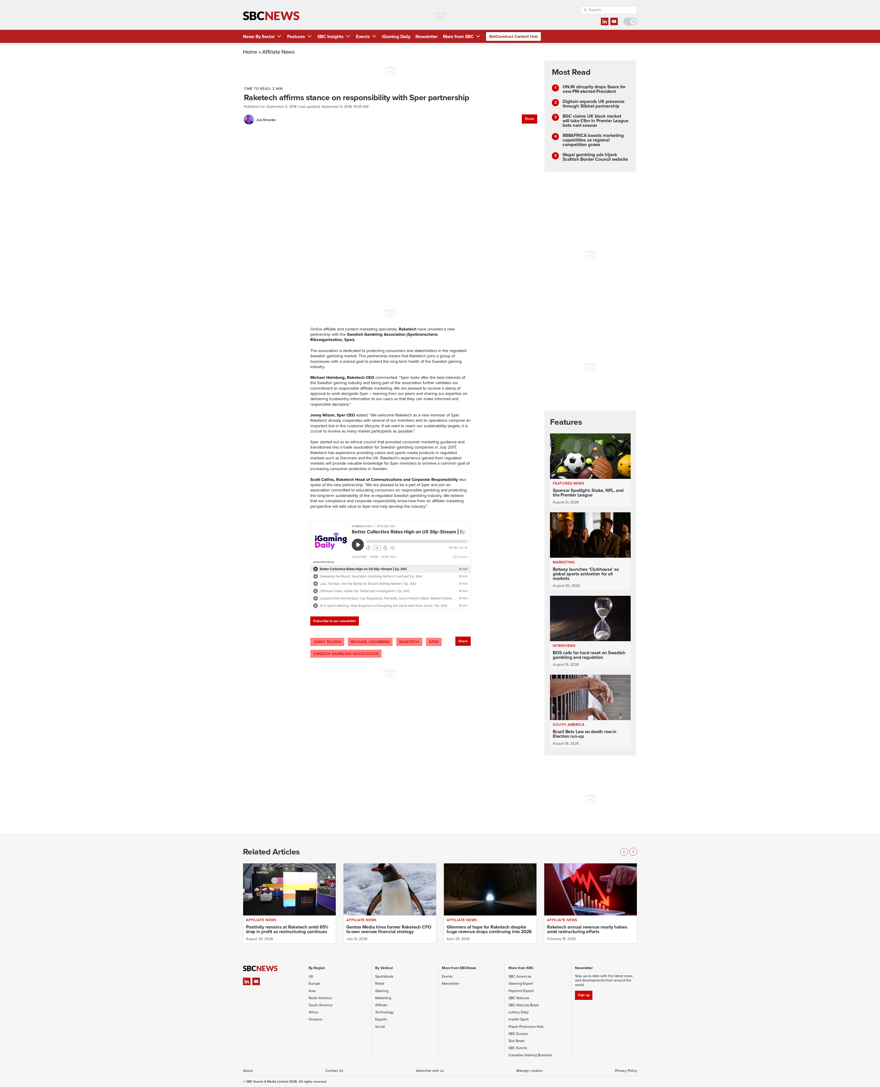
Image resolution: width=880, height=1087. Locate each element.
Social (380, 1026)
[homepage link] (271, 15)
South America (320, 1005)
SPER (434, 641)
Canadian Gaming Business (530, 1055)
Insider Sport (519, 1019)
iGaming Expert (521, 983)
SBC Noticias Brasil (524, 1005)
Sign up (583, 995)
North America (320, 998)
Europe (314, 983)
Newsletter (426, 36)
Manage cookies (529, 1070)
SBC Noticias (519, 998)
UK (311, 976)
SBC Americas (520, 976)
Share (529, 118)
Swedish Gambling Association (346, 653)
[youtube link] (614, 21)
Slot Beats (517, 1040)
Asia (312, 990)
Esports (381, 1019)
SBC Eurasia (518, 1033)
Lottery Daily (519, 1012)
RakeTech (409, 641)
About (248, 1070)
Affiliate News (278, 51)
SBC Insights (330, 36)
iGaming (381, 990)
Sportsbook (384, 976)
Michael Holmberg (370, 641)
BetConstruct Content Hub (513, 36)
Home (250, 51)
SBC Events (518, 1048)
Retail (379, 983)
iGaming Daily (396, 36)
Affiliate (381, 1005)
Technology (384, 1012)
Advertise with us (430, 1070)
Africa (313, 1012)
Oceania (315, 1019)
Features (296, 36)
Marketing (383, 998)
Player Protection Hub (526, 1026)
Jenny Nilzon (327, 641)
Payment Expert (521, 990)
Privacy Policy (626, 1070)
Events (363, 36)
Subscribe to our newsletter (334, 621)
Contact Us (334, 1070)
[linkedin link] (604, 21)
